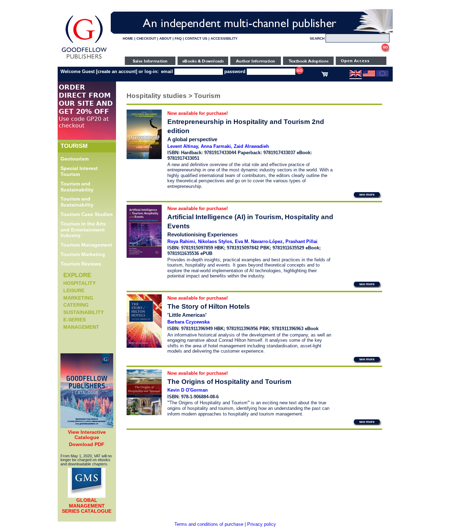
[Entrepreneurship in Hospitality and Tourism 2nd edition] (144, 157)
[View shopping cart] (324, 75)
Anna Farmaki (216, 146)
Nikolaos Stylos (215, 241)
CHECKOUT (146, 38)
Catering (76, 305)
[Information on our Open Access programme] (361, 63)
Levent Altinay (182, 146)
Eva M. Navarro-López (259, 241)
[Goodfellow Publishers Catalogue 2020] (86, 426)
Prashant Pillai (301, 241)
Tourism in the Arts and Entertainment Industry (83, 229)
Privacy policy (261, 524)
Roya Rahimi (181, 241)
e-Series (74, 319)
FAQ (178, 38)
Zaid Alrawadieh (251, 146)
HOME (128, 38)
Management (81, 327)
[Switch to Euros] (382, 75)
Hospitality (79, 283)
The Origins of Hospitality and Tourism (229, 381)
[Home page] (84, 58)
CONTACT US (196, 38)
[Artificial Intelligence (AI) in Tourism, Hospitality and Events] (144, 256)
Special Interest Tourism (79, 171)
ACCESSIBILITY (224, 38)
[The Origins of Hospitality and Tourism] (144, 413)
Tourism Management (86, 245)
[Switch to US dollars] (369, 75)
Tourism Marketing (82, 254)
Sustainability (83, 312)
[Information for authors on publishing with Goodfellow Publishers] (255, 63)
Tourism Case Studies (86, 214)
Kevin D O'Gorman (187, 390)
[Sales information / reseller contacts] (150, 63)
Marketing (78, 298)
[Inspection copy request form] (308, 63)
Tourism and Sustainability (77, 186)
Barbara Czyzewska (188, 322)
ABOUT (165, 38)
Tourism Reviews (80, 264)
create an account (116, 71)
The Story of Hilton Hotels (208, 306)
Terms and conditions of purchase (208, 524)
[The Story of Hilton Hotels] (144, 346)
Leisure (73, 290)
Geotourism (74, 159)
